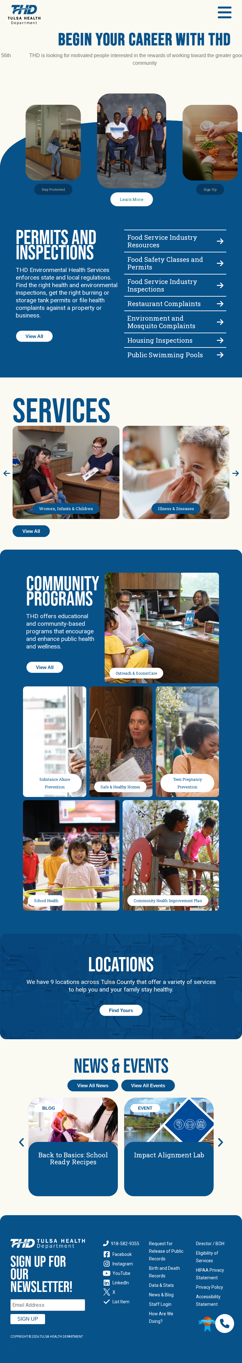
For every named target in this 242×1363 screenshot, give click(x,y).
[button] (21, 1142)
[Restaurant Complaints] (175, 304)
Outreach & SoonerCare (136, 673)
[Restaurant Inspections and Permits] (175, 285)
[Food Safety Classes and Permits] (175, 263)
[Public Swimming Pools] (175, 355)
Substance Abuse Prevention (54, 783)
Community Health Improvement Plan (168, 900)
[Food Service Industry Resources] (175, 241)
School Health (46, 900)
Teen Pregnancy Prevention (187, 783)
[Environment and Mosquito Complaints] (175, 322)
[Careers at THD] (124, 140)
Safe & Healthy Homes (120, 786)
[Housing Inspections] (175, 340)
